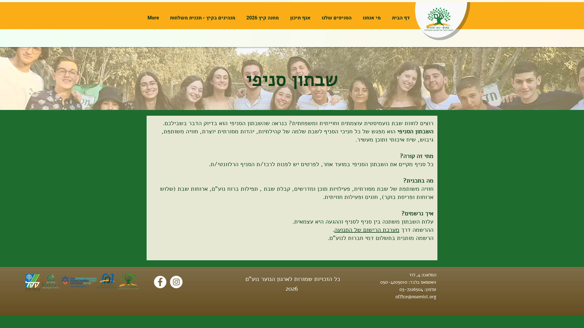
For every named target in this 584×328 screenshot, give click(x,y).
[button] (370, 18)
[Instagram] (176, 282)
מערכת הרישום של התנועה (366, 230)
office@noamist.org (415, 297)
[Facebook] (160, 282)
